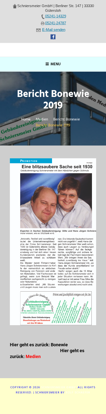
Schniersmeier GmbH (58, 387)
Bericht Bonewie (66, 119)
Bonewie (60, 344)
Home (26, 119)
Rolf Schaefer (78, 392)
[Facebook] (53, 403)
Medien (42, 119)
